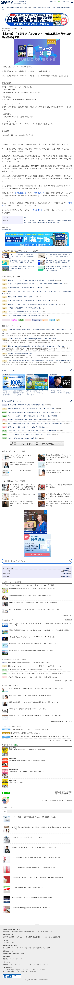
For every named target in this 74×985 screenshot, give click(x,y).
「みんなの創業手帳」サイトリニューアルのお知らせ (26, 729)
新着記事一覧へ (67, 615)
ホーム (4, 7)
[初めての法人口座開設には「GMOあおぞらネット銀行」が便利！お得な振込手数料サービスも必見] (41, 457)
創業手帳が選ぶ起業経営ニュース (16, 7)
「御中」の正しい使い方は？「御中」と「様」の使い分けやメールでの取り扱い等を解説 (37, 877)
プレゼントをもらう (46, 931)
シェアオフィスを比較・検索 (23, 948)
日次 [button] (5, 811)
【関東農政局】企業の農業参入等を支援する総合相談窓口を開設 (26, 405)
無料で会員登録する (19, 931)
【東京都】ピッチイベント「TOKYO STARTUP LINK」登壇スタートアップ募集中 (31, 280)
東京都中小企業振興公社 (40, 222)
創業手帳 (12, 937)
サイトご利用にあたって (10, 969)
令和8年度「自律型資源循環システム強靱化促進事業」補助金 (25, 308)
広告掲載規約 (32, 971)
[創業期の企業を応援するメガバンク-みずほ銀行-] (41, 465)
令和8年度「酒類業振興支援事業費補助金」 (20, 353)
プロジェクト (33, 220)
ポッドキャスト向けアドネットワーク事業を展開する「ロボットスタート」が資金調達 (32, 416)
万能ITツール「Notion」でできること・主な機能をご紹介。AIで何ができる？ (34, 847)
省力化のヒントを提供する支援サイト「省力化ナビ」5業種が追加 (26, 427)
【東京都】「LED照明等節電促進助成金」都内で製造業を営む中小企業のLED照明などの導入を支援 (36, 346)
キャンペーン (6, 320)
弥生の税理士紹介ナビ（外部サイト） (43, 948)
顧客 (58, 222)
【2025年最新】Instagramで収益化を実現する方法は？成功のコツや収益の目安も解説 (36, 857)
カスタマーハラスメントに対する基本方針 (15, 971)
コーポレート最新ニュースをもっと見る (61, 740)
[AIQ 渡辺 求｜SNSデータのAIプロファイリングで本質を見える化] (5, 496)
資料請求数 (6, 576)
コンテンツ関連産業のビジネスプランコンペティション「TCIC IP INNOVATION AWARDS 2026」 (35, 284)
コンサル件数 (6, 571)
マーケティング (42, 220)
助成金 (59, 220)
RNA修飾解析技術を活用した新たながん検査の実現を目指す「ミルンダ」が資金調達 (32, 412)
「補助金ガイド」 (39, 193)
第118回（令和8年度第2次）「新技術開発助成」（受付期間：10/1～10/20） (29, 300)
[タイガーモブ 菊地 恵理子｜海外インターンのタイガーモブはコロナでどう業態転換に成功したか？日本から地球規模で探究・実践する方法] (5, 487)
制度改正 (52, 320)
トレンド (27, 320)
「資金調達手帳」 (37, 210)
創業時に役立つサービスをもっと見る (61, 721)
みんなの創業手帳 (8, 948)
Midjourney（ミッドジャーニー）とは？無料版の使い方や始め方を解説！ (33, 897)
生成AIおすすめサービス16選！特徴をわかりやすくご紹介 (28, 837)
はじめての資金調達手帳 (53, 937)
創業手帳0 (6, 937)
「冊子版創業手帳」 (20, 193)
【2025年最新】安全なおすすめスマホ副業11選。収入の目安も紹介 (31, 908)
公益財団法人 (52, 220)
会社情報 (5, 959)
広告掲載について (8, 964)
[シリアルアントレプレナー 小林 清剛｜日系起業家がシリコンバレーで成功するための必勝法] (5, 504)
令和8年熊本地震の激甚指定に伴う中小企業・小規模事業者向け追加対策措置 (29, 419)
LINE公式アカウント (18, 953)
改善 (69, 220)
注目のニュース (8, 370)
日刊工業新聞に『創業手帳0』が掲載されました (25, 733)
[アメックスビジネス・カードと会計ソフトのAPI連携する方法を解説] (5, 457)
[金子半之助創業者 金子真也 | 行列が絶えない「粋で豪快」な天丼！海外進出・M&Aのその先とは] (41, 496)
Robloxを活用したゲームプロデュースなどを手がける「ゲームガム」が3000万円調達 (32, 430)
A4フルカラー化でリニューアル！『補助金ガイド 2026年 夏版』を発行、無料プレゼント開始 (37, 736)
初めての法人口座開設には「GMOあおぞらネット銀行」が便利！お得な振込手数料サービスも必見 (58, 457)
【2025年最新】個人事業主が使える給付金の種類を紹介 (28, 887)
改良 (25, 222)
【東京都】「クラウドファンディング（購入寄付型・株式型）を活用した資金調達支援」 (33, 304)
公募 (28, 7)
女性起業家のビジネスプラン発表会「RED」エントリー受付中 (25, 287)
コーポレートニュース (9, 942)
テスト (26, 220)
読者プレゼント (53, 2)
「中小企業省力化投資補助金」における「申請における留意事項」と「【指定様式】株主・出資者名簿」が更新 (39, 360)
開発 (54, 222)
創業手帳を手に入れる (32, 931)
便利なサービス (36, 320)
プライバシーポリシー (24, 969)
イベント (45, 320)
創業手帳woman (40, 937)
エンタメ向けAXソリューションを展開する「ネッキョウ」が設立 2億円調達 (30, 434)
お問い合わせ (18, 964)
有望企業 (21, 320)
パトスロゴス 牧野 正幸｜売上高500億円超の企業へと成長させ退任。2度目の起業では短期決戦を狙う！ (59, 504)
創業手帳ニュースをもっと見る (63, 681)
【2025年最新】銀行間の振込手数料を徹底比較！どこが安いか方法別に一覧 (34, 867)
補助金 (50, 222)
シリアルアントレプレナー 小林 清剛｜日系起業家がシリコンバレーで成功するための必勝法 (22, 504)
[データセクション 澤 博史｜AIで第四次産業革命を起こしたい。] (41, 487)
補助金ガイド (21, 937)
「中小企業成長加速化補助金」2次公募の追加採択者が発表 (24, 315)
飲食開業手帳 (30, 937)
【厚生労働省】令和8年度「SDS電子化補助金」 (21, 297)
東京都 (29, 222)
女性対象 (14, 320)
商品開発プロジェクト (7, 229)
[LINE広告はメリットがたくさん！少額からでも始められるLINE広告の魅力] (41, 472)
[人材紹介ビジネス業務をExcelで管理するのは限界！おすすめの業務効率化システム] (5, 465)
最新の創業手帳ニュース (12, 401)
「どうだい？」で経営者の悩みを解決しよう (22, 470)
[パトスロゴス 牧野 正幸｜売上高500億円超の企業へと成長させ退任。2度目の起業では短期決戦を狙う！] (41, 504)
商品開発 (64, 220)
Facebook (8, 953)
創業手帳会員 (6, 573)
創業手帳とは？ (7, 931)
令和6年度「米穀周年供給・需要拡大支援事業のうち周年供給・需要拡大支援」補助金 (32, 339)
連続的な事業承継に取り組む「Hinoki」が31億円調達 (23, 438)
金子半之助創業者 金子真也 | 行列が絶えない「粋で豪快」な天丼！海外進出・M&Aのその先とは (59, 496)
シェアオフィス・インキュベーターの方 (35, 964)
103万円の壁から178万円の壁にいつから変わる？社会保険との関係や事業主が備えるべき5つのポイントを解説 (41, 828)
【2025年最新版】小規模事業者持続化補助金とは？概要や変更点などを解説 (34, 817)
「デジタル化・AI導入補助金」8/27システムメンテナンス (24, 311)
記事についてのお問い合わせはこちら (37, 443)
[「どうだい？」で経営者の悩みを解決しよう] (5, 472)
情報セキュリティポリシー (40, 969)
